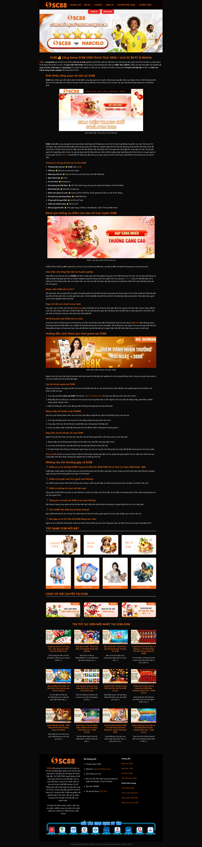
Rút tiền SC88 (127, 773)
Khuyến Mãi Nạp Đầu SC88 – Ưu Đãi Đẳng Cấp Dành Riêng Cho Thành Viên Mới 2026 (115, 728)
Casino (98, 4)
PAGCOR (64, 155)
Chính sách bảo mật (129, 793)
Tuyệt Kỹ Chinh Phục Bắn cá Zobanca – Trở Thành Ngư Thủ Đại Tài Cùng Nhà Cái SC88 (143, 649)
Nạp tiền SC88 (127, 768)
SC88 (41, 62)
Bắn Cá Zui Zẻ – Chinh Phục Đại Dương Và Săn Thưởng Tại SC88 (115, 648)
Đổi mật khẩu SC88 (129, 778)
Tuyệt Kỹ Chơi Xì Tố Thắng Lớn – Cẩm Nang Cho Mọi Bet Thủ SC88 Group (58, 648)
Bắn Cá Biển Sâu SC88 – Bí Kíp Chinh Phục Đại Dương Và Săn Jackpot (58, 688)
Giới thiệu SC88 (128, 788)
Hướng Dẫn (145, 4)
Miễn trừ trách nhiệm (130, 802)
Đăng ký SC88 (127, 763)
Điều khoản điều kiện (130, 798)
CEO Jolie (103, 791)
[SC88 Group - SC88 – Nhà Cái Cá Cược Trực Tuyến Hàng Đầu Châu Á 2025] (56, 4)
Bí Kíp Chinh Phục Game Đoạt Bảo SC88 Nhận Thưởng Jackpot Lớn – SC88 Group (143, 689)
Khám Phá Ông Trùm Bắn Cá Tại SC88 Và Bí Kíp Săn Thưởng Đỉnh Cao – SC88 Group (143, 728)
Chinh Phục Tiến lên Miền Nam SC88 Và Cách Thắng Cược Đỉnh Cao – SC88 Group (87, 728)
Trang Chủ (75, 4)
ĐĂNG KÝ (94, 12)
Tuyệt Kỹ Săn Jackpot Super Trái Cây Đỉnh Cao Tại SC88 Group (115, 688)
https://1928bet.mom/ (93, 396)
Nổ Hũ (87, 4)
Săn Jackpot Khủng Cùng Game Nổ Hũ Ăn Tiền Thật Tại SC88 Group (87, 688)
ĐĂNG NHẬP (108, 12)
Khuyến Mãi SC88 (126, 4)
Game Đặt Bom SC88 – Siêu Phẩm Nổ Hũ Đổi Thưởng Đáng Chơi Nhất (58, 727)
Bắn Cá (109, 4)
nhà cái (127, 278)
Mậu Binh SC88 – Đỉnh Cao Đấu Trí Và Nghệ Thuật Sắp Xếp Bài (87, 648)
